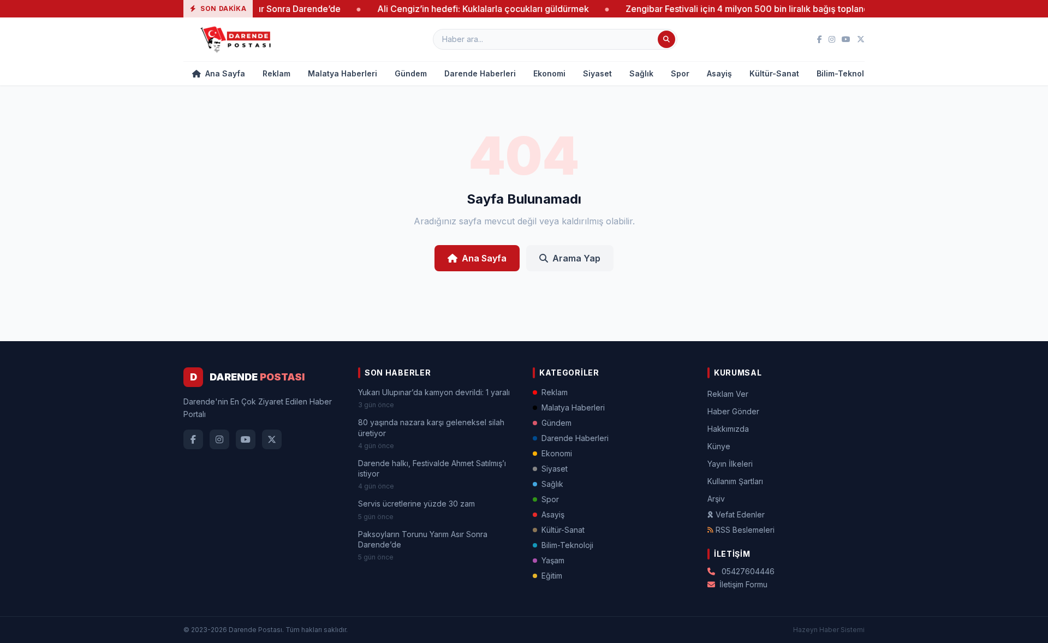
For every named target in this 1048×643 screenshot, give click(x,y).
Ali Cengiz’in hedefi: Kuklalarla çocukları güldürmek (468, 8)
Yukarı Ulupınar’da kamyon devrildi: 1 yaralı (434, 392)
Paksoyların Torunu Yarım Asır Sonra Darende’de (422, 539)
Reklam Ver (727, 393)
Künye (718, 446)
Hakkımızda (728, 428)
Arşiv (716, 498)
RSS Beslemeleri (745, 529)
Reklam (276, 73)
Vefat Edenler (740, 514)
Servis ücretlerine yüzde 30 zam (416, 503)
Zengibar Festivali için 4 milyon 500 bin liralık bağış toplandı (734, 8)
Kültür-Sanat (774, 73)
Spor (680, 73)
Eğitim (551, 575)
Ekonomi (549, 73)
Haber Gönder (733, 411)
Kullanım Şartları (735, 481)
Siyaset (597, 73)
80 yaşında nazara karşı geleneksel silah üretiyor (431, 427)
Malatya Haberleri (342, 73)
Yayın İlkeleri (730, 463)
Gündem (411, 73)
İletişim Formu (743, 584)
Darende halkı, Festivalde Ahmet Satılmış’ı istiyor (432, 468)
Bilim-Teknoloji (845, 73)
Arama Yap (576, 258)
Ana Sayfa (224, 73)
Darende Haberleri (480, 73)
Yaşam (552, 560)
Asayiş (719, 73)
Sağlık (641, 73)
